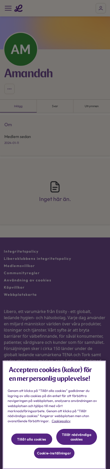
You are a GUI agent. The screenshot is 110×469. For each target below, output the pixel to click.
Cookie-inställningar (54, 453)
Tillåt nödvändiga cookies (76, 437)
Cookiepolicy (61, 421)
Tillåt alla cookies (31, 439)
